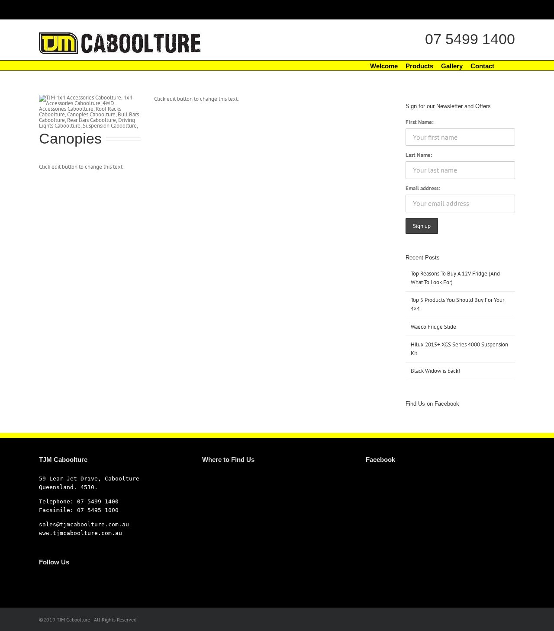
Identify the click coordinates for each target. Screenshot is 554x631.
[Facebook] (41, 580)
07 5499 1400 (470, 39)
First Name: (420, 122)
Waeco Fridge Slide (433, 326)
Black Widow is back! (435, 371)
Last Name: (419, 155)
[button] (504, 65)
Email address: (423, 188)
